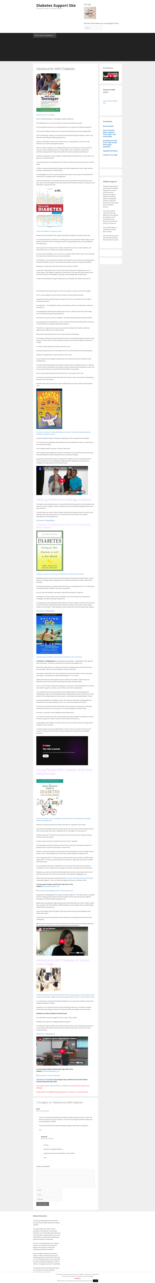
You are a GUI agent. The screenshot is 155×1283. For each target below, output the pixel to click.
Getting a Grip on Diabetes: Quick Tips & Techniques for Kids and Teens (59, 657)
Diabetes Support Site (56, 5)
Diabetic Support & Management (44, 35)
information (50, 1086)
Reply (40, 1130)
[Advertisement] (77, 50)
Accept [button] (95, 1280)
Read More (77, 1278)
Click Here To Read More (45, 520)
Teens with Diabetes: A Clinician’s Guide (49, 231)
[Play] (105, 79)
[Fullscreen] (117, 79)
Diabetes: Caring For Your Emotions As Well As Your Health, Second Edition (60, 574)
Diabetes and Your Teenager (45, 115)
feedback (66, 1086)
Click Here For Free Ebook (45, 1080)
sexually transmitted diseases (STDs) (78, 878)
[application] (111, 76)
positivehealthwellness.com (50, 886)
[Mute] (115, 79)
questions (57, 1086)
